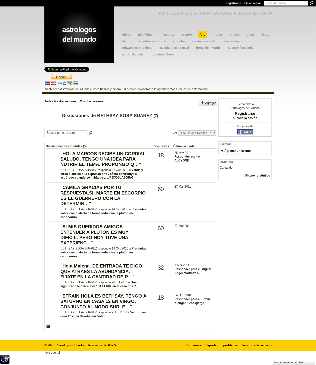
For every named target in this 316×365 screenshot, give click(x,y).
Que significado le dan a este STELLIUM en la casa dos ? (98, 284)
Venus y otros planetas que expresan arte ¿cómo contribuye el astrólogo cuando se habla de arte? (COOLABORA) (101, 173)
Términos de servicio (256, 345)
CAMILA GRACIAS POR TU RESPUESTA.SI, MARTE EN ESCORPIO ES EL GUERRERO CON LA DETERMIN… (103, 195)
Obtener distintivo (257, 175)
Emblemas (193, 345)
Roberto (78, 345)
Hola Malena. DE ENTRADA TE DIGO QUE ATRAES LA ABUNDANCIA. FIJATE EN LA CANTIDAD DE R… (101, 271)
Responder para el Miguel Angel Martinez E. (192, 271)
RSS (48, 326)
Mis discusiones (91, 101)
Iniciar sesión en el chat (288, 362)
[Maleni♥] (52, 273)
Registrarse (233, 3)
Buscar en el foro (91, 133)
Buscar (311, 3)
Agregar (210, 103)
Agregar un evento (237, 150)
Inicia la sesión (246, 118)
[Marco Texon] (52, 161)
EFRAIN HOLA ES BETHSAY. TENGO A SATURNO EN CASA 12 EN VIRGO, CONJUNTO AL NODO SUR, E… (103, 301)
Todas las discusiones (60, 101)
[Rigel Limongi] (52, 195)
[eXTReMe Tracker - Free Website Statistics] (4, 362)
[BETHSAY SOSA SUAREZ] (51, 125)
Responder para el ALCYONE (187, 158)
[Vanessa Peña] (52, 303)
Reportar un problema (221, 345)
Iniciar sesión (252, 3)
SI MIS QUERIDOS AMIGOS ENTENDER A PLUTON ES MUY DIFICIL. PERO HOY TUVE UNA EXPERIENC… (94, 234)
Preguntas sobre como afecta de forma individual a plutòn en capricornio (103, 213)
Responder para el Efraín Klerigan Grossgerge (192, 301)
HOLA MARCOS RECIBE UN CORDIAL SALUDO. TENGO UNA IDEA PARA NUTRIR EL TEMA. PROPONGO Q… (103, 159)
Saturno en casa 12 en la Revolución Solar (103, 314)
